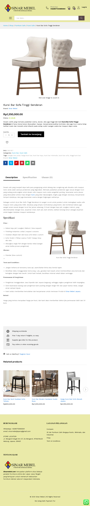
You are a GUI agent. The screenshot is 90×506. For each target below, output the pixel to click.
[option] (16, 389)
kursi (33, 195)
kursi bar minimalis (51, 155)
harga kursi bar (26, 155)
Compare (50, 429)
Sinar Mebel (13, 108)
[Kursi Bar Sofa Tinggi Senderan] (5, 163)
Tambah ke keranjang (31, 134)
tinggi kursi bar (75, 155)
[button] (11, 395)
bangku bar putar (14, 155)
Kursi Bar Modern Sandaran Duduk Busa (44, 400)
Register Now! (25, 354)
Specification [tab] (30, 177)
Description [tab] (11, 177)
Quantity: (6, 132)
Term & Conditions (53, 441)
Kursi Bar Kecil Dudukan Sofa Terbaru (14, 400)
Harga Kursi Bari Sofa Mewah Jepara (71, 400)
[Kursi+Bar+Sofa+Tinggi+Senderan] (11, 163)
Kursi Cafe (23, 153)
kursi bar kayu (38, 155)
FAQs (48, 438)
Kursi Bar (15, 153)
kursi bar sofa (64, 155)
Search (81, 18)
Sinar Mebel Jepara (73, 291)
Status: (6, 118)
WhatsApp (54, 7)
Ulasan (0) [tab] (47, 177)
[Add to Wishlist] (7, 142)
